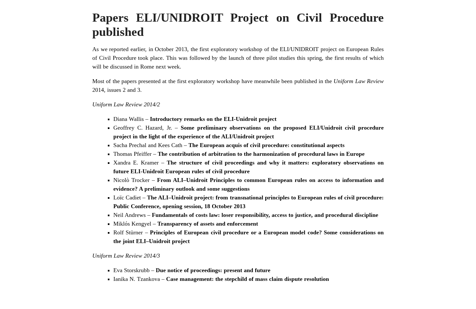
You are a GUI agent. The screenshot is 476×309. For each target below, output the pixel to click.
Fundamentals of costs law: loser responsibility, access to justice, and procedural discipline (265, 215)
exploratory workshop (237, 49)
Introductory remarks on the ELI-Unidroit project (213, 119)
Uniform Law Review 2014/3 (126, 255)
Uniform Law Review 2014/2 (126, 104)
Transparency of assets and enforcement (207, 223)
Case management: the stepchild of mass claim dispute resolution (247, 279)
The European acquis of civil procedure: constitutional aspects (266, 145)
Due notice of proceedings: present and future (213, 270)
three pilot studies (274, 58)
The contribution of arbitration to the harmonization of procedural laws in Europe (261, 154)
